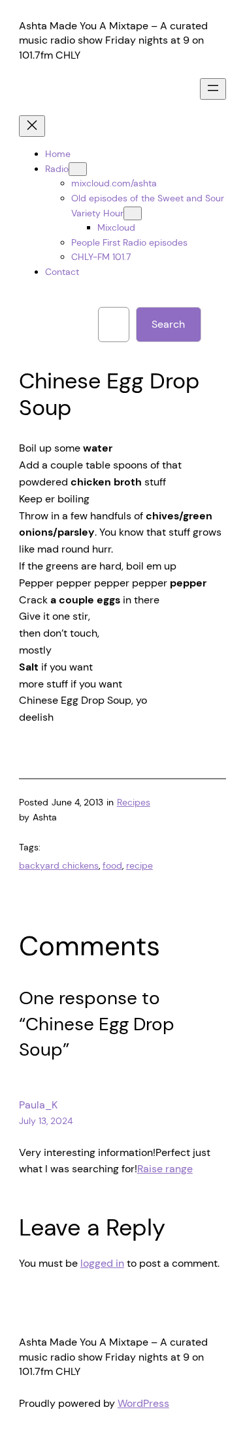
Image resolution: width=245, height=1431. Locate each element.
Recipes (133, 802)
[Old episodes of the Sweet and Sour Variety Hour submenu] (132, 213)
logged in (102, 1263)
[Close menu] (32, 126)
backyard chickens (59, 865)
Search (168, 324)
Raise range (165, 1169)
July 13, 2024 (46, 1121)
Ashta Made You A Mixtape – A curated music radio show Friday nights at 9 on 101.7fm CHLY (113, 40)
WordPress (143, 1403)
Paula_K (38, 1105)
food (112, 865)
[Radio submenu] (78, 169)
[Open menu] (213, 89)
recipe (139, 865)
